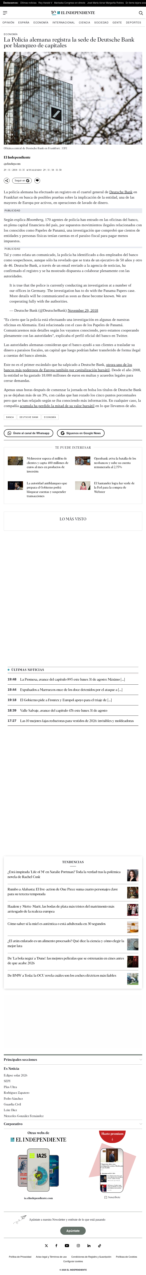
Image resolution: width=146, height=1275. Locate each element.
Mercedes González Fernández (24, 1116)
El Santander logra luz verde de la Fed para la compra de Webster (114, 487)
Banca (10, 417)
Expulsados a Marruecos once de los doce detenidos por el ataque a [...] (71, 690)
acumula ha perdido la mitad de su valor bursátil (57, 406)
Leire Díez (10, 1110)
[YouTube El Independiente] (67, 1246)
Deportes (133, 22)
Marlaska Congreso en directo (69, 2)
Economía (40, 22)
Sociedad (101, 22)
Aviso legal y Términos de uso (51, 1256)
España (23, 22)
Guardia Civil (12, 1104)
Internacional (63, 22)
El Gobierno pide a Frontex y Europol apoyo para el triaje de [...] (66, 700)
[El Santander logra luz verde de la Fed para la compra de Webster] (82, 489)
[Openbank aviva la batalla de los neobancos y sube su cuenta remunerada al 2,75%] (82, 465)
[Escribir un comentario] (37, 181)
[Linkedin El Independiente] (88, 1246)
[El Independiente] (73, 13)
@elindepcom (12, 164)
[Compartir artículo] (7, 181)
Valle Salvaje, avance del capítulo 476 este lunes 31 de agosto (63, 710)
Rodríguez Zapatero (16, 1093)
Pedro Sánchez (13, 1098)
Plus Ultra (10, 1087)
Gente (117, 22)
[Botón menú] (5, 13)
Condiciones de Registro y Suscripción (91, 1256)
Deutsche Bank (121, 192)
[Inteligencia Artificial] (38, 1190)
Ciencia (84, 22)
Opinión (8, 22)
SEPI (7, 1081)
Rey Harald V (45, 2)
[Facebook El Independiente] (56, 1246)
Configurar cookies (73, 1261)
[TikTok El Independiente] (99, 1246)
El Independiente (17, 157)
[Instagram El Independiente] (78, 1246)
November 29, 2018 (83, 310)
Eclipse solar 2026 (15, 1075)
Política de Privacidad (20, 1256)
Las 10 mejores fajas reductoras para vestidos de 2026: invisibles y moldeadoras (77, 721)
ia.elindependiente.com (38, 1198)
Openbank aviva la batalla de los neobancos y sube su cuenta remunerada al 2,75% (115, 463)
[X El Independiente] (46, 1246)
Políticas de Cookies (126, 1256)
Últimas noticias (28, 2)
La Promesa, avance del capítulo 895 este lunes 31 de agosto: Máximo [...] (72, 679)
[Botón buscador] (141, 13)
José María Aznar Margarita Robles (105, 2)
